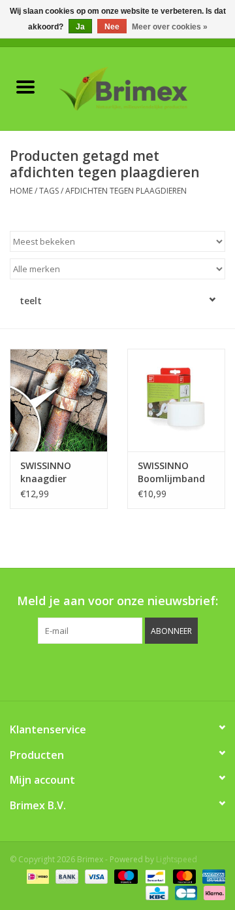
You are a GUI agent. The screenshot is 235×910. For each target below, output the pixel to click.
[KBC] (155, 892)
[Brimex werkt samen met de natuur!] (143, 87)
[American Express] (211, 875)
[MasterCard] (183, 875)
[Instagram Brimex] (176, 670)
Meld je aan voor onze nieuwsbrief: (117, 601)
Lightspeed (176, 859)
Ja (80, 26)
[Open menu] (25, 86)
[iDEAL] (36, 875)
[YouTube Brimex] (129, 670)
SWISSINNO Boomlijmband (171, 472)
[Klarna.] (212, 892)
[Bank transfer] (65, 875)
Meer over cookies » (170, 26)
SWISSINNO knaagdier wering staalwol (56, 472)
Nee (111, 26)
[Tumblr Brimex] (152, 670)
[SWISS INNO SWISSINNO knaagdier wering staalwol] (59, 400)
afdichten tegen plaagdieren (126, 190)
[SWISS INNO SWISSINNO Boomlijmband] (176, 400)
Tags (49, 190)
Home (21, 190)
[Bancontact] (154, 875)
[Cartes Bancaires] (184, 892)
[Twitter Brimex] (82, 670)
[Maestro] (124, 875)
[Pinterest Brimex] (105, 670)
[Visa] (95, 875)
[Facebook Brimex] (58, 670)
